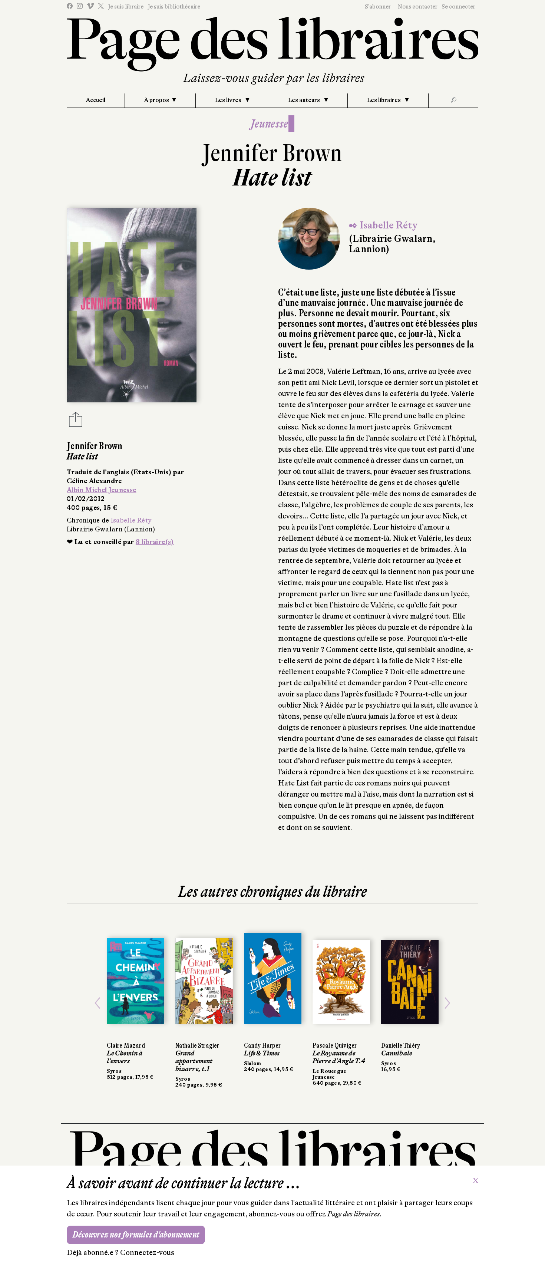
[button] (98, 1003)
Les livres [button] (228, 100)
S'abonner (378, 6)
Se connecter (458, 6)
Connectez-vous (147, 1252)
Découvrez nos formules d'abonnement (136, 1235)
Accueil (95, 100)
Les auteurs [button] (304, 100)
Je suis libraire (125, 6)
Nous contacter (417, 6)
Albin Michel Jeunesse (101, 490)
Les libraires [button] (384, 100)
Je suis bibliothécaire (174, 6)
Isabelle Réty (131, 520)
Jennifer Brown (272, 153)
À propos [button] (156, 100)
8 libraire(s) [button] (155, 542)
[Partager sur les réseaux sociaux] (76, 421)
